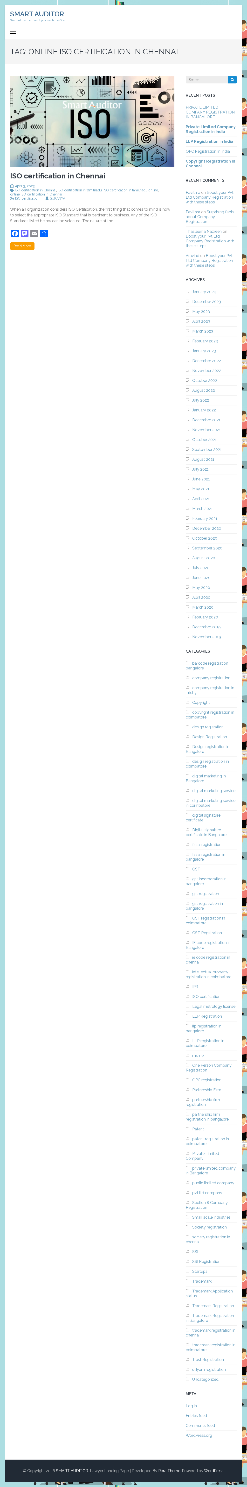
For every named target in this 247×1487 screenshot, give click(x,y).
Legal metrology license (213, 1006)
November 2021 (206, 430)
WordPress (214, 1470)
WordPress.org (199, 1435)
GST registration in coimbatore (205, 920)
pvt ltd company (207, 1193)
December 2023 (206, 301)
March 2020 (202, 607)
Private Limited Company (202, 1156)
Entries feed (196, 1415)
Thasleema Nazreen (204, 231)
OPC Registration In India (208, 151)
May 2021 (200, 489)
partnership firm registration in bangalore (207, 1117)
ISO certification (27, 198)
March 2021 (202, 508)
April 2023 (201, 321)
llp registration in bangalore (203, 1028)
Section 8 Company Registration (207, 1205)
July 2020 (200, 568)
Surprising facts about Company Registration (210, 217)
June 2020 (201, 577)
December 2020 (206, 528)
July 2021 (200, 469)
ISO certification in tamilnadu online (130, 190)
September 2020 (207, 548)
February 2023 (205, 341)
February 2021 (204, 518)
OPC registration (206, 1080)
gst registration (205, 893)
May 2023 (201, 311)
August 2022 (203, 390)
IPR (195, 986)
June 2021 (201, 479)
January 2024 (204, 292)
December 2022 (206, 361)
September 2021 (207, 449)
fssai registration (206, 844)
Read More (22, 246)
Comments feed (200, 1425)
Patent (198, 1129)
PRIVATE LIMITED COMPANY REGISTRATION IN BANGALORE (210, 112)
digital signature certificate (203, 817)
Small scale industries (211, 1217)
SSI (195, 1251)
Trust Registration (208, 1359)
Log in (191, 1406)
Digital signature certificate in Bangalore (206, 832)
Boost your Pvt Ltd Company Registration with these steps (209, 197)
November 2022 (206, 370)
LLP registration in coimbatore (205, 1043)
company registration (211, 678)
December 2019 (206, 627)
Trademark (202, 1281)
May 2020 (201, 587)
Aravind (192, 255)
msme (198, 1055)
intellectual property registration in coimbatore (208, 974)
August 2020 (203, 558)
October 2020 (204, 538)
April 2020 (201, 597)
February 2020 (205, 617)
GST (196, 869)
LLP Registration (207, 1016)
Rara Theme (169, 1470)
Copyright (201, 702)
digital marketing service (213, 790)
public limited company (213, 1183)
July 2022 (200, 400)
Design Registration (209, 737)
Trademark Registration (213, 1306)
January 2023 (204, 351)
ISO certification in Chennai (35, 190)
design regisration (208, 727)
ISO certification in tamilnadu (80, 190)
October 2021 (204, 439)
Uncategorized (205, 1379)
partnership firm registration (203, 1102)
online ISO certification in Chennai (36, 194)
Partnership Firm (206, 1090)
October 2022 (204, 380)
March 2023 (202, 331)
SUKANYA (57, 198)
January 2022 (204, 410)
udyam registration (209, 1369)
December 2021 (206, 420)
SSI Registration (206, 1261)
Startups (199, 1271)
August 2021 (203, 459)
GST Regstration (207, 933)
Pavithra (193, 192)
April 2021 (201, 499)
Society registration (209, 1227)
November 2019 (206, 637)
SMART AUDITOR (37, 14)
